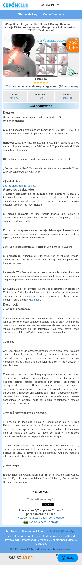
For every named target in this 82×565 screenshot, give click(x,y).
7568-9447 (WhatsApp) (61, 531)
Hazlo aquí (34, 299)
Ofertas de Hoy (27, 14)
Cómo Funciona (53, 14)
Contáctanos (27, 539)
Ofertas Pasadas (52, 536)
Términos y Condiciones (51, 539)
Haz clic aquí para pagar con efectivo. (41, 517)
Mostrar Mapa (41, 491)
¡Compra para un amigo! (44, 522)
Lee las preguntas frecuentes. (19, 185)
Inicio (9, 536)
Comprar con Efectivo (27, 536)
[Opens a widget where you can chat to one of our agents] (67, 558)
